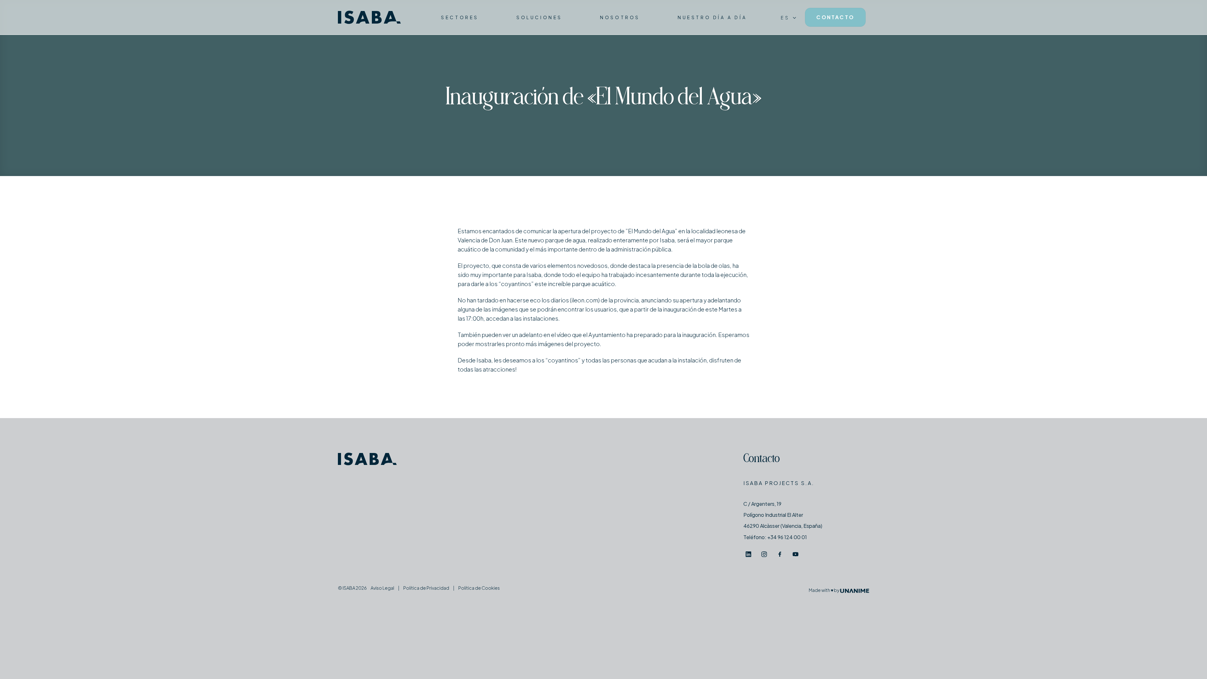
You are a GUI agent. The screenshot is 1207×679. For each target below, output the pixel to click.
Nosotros (620, 17)
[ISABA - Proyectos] (369, 17)
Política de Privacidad (426, 588)
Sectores (460, 17)
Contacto (761, 459)
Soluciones (539, 17)
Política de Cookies (479, 588)
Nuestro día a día (712, 17)
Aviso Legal (382, 588)
